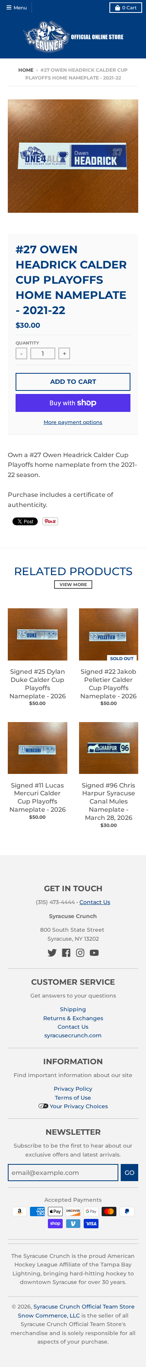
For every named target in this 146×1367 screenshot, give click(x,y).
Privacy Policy (73, 1088)
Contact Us (94, 902)
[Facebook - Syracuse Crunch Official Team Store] (66, 952)
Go (129, 1172)
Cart (129, 8)
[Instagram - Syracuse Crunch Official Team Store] (80, 952)
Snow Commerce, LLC (49, 1315)
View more (73, 584)
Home (25, 70)
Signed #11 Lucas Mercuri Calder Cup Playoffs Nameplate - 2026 (37, 797)
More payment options (73, 422)
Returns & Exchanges (73, 1018)
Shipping (73, 1009)
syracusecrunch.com (73, 1035)
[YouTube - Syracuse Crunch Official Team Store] (94, 952)
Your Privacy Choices (78, 1106)
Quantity (27, 343)
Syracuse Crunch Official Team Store (84, 1306)
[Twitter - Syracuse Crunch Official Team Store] (52, 952)
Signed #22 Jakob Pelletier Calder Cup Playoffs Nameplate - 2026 (108, 683)
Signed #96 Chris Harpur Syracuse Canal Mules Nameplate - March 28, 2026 (108, 801)
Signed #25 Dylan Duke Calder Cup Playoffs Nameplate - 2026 (37, 683)
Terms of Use (73, 1097)
